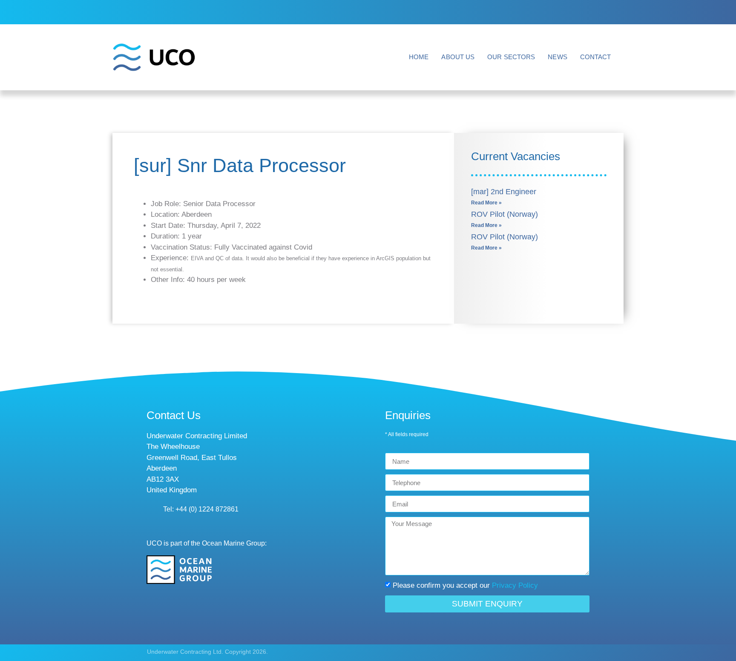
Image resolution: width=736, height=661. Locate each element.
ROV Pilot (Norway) (504, 214)
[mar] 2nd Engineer (503, 191)
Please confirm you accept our (465, 585)
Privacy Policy (515, 585)
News (557, 56)
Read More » (486, 203)
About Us (457, 56)
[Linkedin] (604, 12)
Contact (595, 56)
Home (418, 56)
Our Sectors (511, 56)
